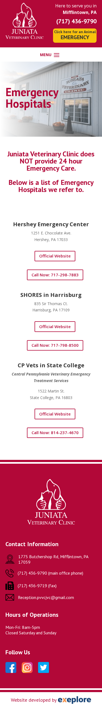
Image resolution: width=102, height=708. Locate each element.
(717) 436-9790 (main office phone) (50, 573)
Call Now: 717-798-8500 (55, 345)
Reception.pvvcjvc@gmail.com (46, 597)
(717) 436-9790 (76, 21)
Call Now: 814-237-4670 (55, 432)
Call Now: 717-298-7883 (55, 274)
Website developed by (34, 700)
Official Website (55, 256)
